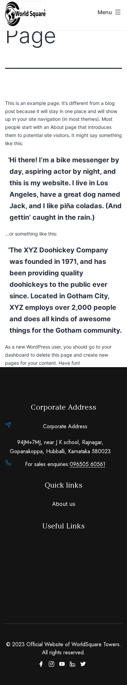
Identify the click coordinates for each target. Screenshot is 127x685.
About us (63, 503)
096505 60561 (87, 464)
